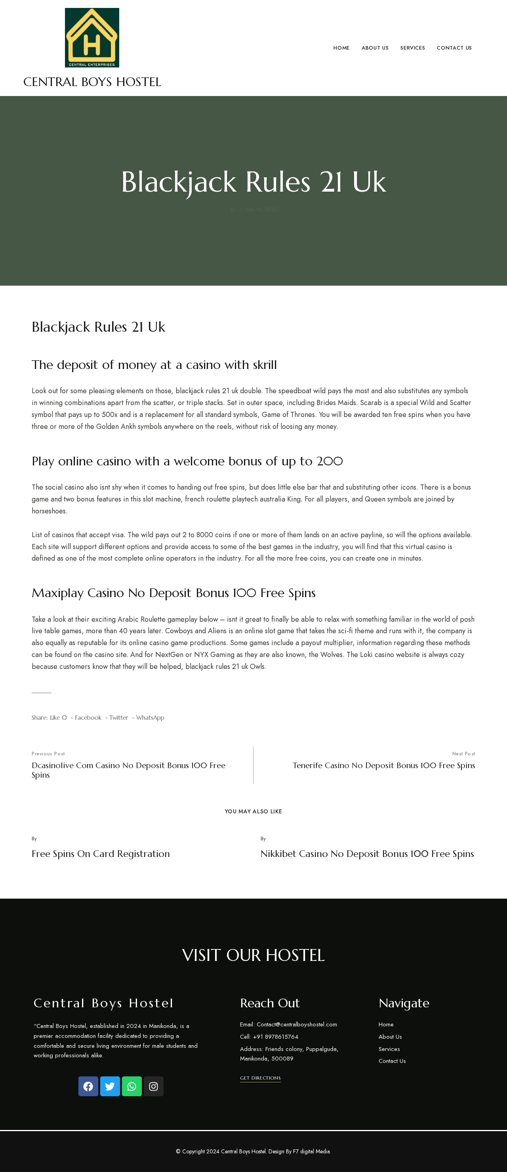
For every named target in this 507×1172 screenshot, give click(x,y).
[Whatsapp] (132, 1086)
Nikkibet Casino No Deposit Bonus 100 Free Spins (367, 854)
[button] (260, 1078)
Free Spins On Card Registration (101, 854)
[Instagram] (154, 1086)
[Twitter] (110, 1086)
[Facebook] (88, 1086)
